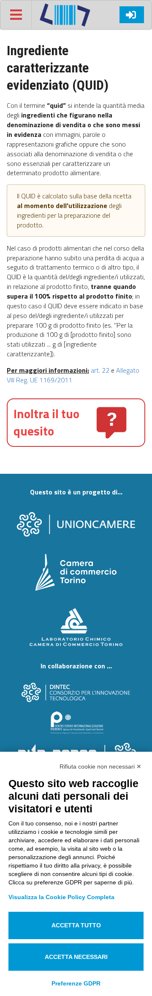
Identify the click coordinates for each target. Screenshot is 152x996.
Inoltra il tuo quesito (46, 422)
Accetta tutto (76, 925)
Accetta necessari (76, 956)
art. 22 (100, 370)
